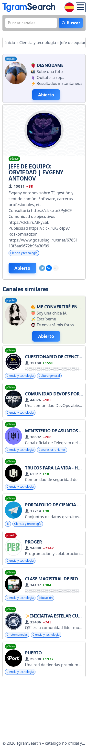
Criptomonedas (17, 635)
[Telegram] (42, 268)
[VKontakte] (49, 268)
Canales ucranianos (52, 450)
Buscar (73, 23)
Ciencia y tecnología (23, 253)
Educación (46, 598)
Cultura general (49, 376)
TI (8, 524)
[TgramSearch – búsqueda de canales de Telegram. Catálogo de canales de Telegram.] (28, 7)
